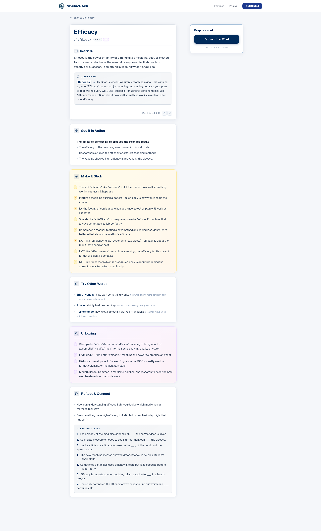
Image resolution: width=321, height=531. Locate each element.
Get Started (252, 6)
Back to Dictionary (84, 17)
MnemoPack (77, 6)
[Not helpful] (170, 113)
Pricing (233, 6)
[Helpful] (164, 113)
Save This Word (218, 39)
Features (219, 6)
